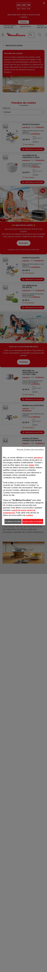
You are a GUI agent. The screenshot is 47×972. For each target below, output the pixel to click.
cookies (29, 515)
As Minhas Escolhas (13, 521)
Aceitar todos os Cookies (33, 521)
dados (31, 465)
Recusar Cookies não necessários (30, 449)
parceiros (38, 457)
